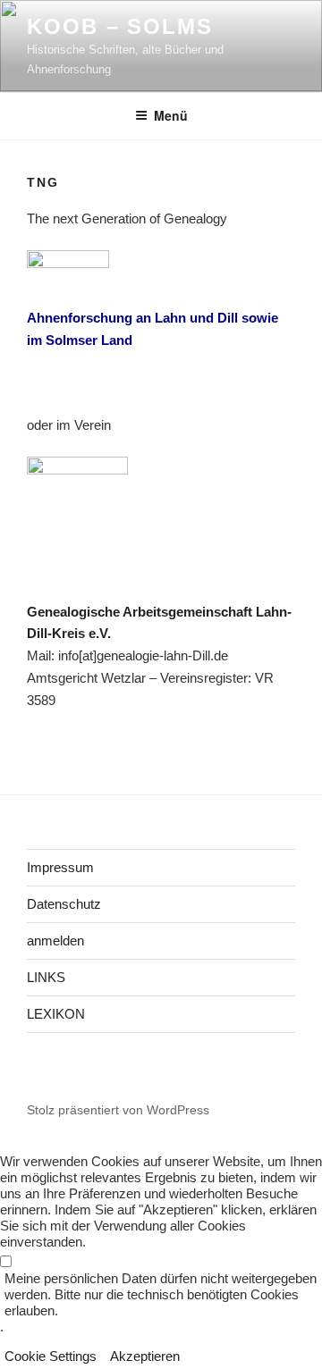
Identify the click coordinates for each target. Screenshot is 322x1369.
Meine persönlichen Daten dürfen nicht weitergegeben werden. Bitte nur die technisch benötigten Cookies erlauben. (160, 1295)
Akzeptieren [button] (145, 1356)
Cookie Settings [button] (50, 1356)
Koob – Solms (120, 26)
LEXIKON (56, 1013)
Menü (171, 115)
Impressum (60, 867)
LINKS (46, 977)
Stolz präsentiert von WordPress (118, 1110)
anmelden (55, 940)
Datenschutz (64, 903)
